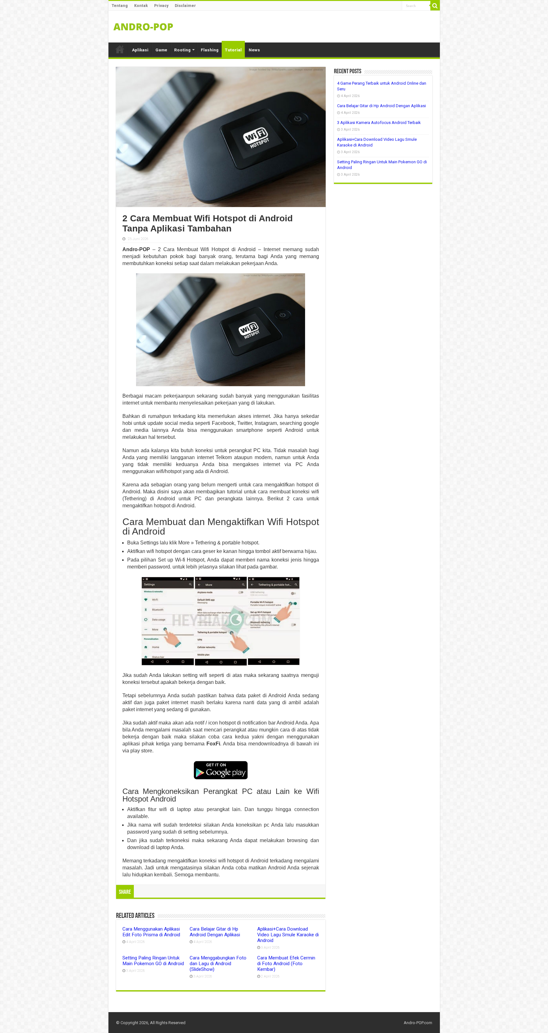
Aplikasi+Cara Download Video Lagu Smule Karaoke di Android (288, 934)
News (254, 50)
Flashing (210, 50)
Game (161, 50)
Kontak (141, 5)
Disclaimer (185, 5)
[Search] (435, 5)
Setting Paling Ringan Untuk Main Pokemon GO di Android (153, 960)
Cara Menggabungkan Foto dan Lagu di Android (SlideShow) (218, 963)
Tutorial (233, 50)
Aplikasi (140, 50)
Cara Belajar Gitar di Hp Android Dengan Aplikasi (215, 932)
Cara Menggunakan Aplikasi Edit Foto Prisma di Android (151, 932)
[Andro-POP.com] (143, 25)
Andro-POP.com (418, 1022)
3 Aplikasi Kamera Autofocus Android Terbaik (379, 122)
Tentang (120, 5)
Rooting (182, 50)
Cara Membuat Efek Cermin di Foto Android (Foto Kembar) (286, 963)
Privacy (161, 5)
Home (120, 49)
